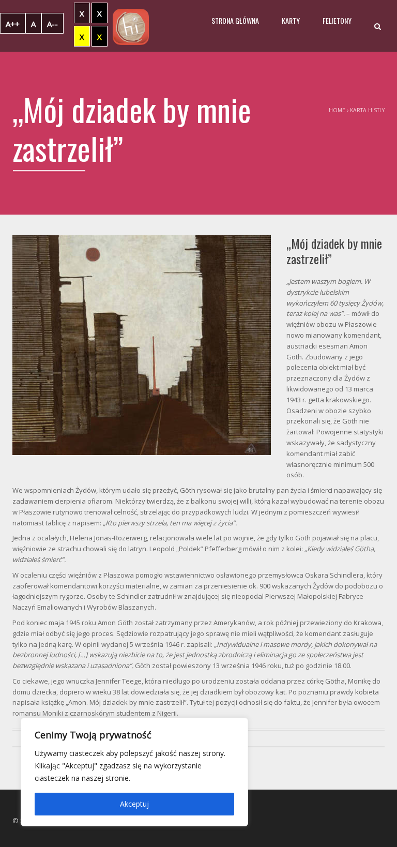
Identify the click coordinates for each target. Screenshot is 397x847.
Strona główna (235, 20)
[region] (134, 772)
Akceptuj (134, 804)
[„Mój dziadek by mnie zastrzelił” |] (131, 26)
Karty (291, 20)
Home (337, 110)
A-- (52, 24)
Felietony (337, 20)
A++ (13, 24)
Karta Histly (367, 110)
